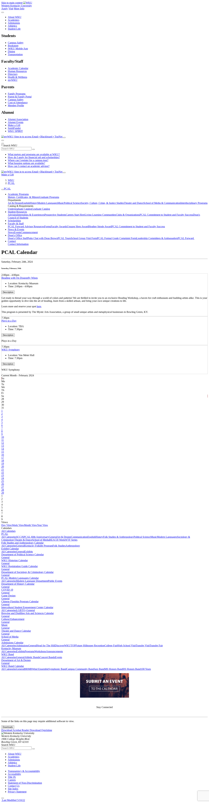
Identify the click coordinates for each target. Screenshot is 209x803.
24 (2, 478)
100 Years (146, 669)
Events (17, 232)
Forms (47, 226)
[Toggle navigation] (2, 189)
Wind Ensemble (40, 669)
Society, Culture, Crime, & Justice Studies (102, 203)
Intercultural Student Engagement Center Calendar (27, 607)
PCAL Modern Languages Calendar (20, 578)
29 (2, 492)
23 (2, 475)
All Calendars (8, 531)
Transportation (15, 54)
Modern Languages (47, 203)
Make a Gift (14, 125)
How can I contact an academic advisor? (28, 166)
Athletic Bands (32, 657)
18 (2, 460)
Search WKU (9, 145)
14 (2, 448)
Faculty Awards (59, 226)
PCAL (11, 183)
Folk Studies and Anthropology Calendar (22, 542)
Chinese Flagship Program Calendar (20, 601)
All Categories (8, 536)
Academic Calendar (18, 68)
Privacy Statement (17, 791)
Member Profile (16, 105)
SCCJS (20, 536)
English (26, 203)
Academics (13, 20)
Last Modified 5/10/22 (13, 800)
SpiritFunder (14, 128)
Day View (6, 525)
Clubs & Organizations (128, 214)
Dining (11, 51)
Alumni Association (18, 119)
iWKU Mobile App (18, 48)
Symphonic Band (57, 669)
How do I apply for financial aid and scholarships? (34, 157)
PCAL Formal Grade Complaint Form (116, 238)
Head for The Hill (45, 645)
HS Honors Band (132, 669)
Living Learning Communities (100, 214)
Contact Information (18, 244)
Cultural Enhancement (12, 619)
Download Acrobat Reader (15, 730)
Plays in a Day (8, 320)
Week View (18, 525)
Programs (29, 651)
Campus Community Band (80, 669)
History (33, 203)
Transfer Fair (156, 645)
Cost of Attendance (18, 102)
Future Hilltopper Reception (90, 645)
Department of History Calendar (17, 583)
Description (8, 292)
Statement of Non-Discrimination (25, 782)
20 (2, 466)
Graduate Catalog (41, 208)
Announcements (54, 651)
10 (2, 437)
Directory (13, 74)
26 (2, 484)
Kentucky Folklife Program (38, 545)
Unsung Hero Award (77, 226)
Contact (12, 241)
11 (2, 440)
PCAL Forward (16, 226)
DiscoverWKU (63, 645)
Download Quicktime (41, 730)
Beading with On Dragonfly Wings (19, 277)
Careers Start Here (75, 214)
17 (2, 457)
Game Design (8, 595)
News (11, 232)
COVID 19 (7, 589)
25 (2, 481)
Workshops (40, 651)
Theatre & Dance (23, 539)
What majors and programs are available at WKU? (34, 154)
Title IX (12, 777)
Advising (12, 214)
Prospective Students (55, 214)
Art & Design (15, 203)
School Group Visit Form (84, 238)
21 (2, 469)
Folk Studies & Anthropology (118, 536)
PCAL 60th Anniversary (36, 536)
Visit (10, 8)
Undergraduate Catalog (20, 208)
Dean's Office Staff (18, 238)
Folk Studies (59, 545)
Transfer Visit (143, 645)
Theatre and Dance (134, 203)
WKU (11, 180)
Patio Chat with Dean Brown (43, 238)
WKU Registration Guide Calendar (19, 566)
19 (2, 463)
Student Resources (17, 211)
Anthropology (72, 545)
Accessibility (14, 774)
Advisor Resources (34, 226)
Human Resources (17, 71)
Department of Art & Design (16, 660)
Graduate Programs (49, 197)
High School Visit (126, 645)
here (39, 306)
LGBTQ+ (21, 610)
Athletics (12, 25)
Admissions (14, 23)
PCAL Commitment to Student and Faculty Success (166, 214)
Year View (42, 525)
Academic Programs (18, 194)
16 (2, 454)
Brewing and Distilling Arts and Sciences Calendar (27, 613)
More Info (19, 8)
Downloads (8, 727)
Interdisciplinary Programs (194, 203)
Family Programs (16, 93)
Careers (12, 780)
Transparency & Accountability (24, 771)
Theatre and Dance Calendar (16, 630)
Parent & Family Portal (20, 96)
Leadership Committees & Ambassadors (157, 238)
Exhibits (28, 551)
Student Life (14, 28)
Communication (79, 536)
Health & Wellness (17, 77)
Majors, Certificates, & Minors (23, 197)
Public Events (55, 581)
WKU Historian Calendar (14, 560)
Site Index (13, 788)
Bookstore (13, 45)
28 (2, 490)
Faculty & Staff (16, 223)
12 (2, 443)
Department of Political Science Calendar (22, 554)
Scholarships (14, 220)
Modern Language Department (32, 581)
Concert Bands (47, 657)
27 (2, 487)
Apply (4, 8)
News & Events (16, 229)
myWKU (12, 80)
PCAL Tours (64, 238)
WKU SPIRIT (15, 131)
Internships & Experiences (30, 214)
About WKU (14, 17)
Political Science (72, 203)
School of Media (40, 539)
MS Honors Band (113, 669)
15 (2, 451)
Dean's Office (15, 235)
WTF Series (71, 539)
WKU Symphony (10, 349)
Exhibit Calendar (10, 548)
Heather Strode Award (100, 226)
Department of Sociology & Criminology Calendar (27, 572)
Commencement (29, 232)
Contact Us (13, 785)
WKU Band (7, 654)
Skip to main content (12, 2)
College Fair (110, 645)
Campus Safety (16, 42)
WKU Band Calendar (12, 666)
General (53, 536)
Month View (30, 525)
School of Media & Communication (162, 203)
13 (2, 445)
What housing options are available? (26, 163)
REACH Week (57, 539)
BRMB (28, 669)
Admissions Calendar (12, 642)
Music (60, 203)
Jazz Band (99, 669)
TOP (73, 645)
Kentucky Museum (11, 648)
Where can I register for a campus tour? (28, 160)
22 (2, 472)
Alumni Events (15, 122)
